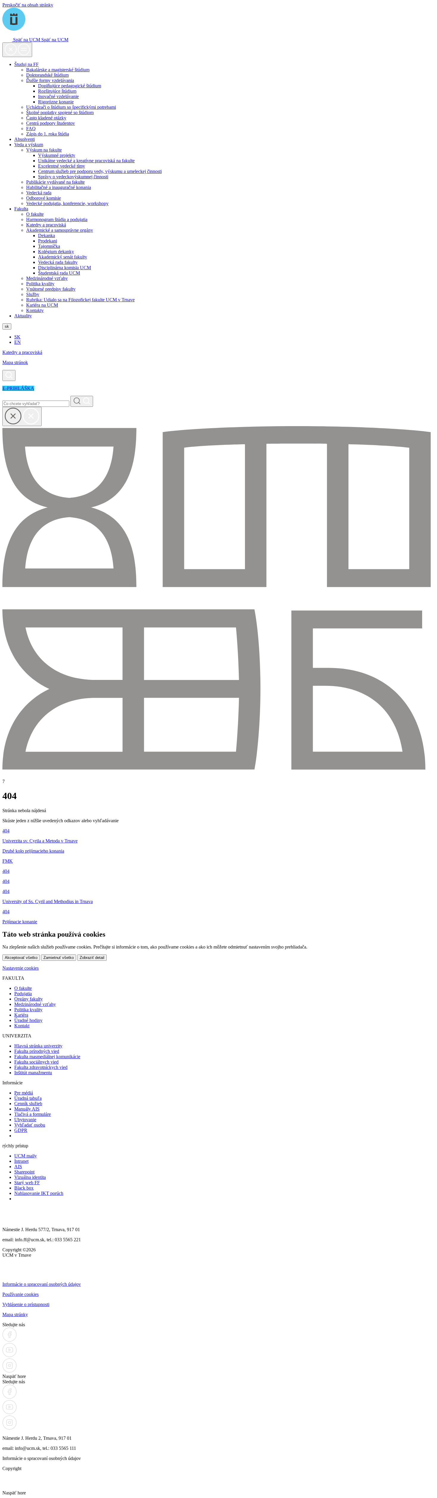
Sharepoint (24, 1171)
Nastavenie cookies (20, 968)
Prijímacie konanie (19, 921)
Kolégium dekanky (56, 251)
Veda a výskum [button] (28, 144)
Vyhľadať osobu (29, 1124)
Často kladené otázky (46, 117)
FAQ (31, 128)
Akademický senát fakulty (62, 256)
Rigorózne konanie (56, 101)
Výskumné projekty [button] (56, 155)
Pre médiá (23, 1092)
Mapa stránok (15, 362)
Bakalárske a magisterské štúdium (57, 69)
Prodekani (47, 240)
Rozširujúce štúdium (57, 91)
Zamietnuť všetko (58, 957)
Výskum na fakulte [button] (44, 149)
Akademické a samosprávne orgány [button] (59, 230)
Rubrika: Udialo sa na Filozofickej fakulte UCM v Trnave (80, 299)
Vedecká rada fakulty (58, 262)
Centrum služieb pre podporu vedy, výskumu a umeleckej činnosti (100, 171)
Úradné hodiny (28, 1020)
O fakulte (35, 214)
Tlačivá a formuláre (32, 1114)
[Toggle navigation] (17, 49)
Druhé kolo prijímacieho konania (33, 850)
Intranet (21, 1161)
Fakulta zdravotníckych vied (40, 1067)
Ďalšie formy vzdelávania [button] (50, 80)
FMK (7, 861)
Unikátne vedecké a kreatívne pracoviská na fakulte (86, 160)
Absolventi (24, 139)
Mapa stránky (15, 1314)
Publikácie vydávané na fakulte (55, 182)
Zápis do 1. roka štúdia (47, 133)
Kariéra (21, 1014)
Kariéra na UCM (42, 305)
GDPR (20, 1130)
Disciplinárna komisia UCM (64, 267)
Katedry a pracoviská (46, 224)
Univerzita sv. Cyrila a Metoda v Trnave (40, 840)
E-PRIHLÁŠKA (18, 388)
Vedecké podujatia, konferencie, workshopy (67, 203)
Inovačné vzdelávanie (58, 96)
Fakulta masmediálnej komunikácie (47, 1056)
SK (17, 336)
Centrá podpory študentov (50, 123)
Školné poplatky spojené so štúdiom (60, 112)
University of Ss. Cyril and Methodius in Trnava (47, 901)
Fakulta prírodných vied (36, 1051)
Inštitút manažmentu (33, 1072)
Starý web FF (27, 1182)
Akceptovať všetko (21, 957)
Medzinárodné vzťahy (47, 278)
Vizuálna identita (30, 1177)
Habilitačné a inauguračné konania (58, 187)
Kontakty (35, 310)
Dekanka (46, 235)
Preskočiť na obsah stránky (27, 4)
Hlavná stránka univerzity (38, 1045)
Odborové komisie (43, 198)
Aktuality (23, 315)
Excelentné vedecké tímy (61, 165)
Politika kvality (40, 283)
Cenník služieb (28, 1103)
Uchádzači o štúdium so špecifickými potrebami (71, 107)
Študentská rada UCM (59, 272)
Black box (24, 1187)
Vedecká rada (38, 192)
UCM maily (25, 1155)
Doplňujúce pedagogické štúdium (69, 85)
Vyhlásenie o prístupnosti (25, 1304)
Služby (32, 294)
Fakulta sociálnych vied (36, 1061)
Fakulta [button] (21, 208)
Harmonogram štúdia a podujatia (56, 219)
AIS (18, 1166)
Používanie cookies (20, 1294)
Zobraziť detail (92, 957)
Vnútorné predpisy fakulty (51, 289)
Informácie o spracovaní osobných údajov (41, 1284)
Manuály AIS (27, 1108)
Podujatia (23, 993)
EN (17, 342)
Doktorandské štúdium (47, 75)
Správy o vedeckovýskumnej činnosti (73, 176)
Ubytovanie (25, 1119)
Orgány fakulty (28, 998)
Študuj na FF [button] (26, 64)
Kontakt (21, 1025)
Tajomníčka (49, 246)
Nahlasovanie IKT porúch (38, 1193)
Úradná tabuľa (28, 1098)
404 (6, 830)
